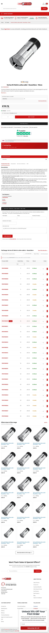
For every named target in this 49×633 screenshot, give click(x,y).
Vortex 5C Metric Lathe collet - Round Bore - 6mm (7, 493)
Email (18, 215)
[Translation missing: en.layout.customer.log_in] (43, 4)
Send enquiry (7, 236)
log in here (7, 29)
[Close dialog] (46, 611)
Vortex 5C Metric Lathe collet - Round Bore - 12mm (39, 518)
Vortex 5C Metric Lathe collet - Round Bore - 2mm (7, 444)
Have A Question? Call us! (11, 583)
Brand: (2, 446)
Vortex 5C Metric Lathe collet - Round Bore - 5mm (23, 468)
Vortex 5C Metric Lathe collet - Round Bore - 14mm (23, 543)
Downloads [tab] (13, 163)
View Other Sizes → (24, 123)
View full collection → (43, 250)
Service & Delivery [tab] (21, 163)
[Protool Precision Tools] (24, 4)
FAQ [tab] (27, 163)
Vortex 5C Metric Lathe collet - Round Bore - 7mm (23, 493)
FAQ (2, 619)
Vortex (5, 446)
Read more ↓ (4, 92)
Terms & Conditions (21, 606)
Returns (3, 612)
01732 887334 (7, 145)
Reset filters (36, 253)
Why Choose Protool (38, 589)
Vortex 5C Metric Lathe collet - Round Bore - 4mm (39, 444)
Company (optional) (6, 220)
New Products (36, 593)
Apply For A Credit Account (6, 617)
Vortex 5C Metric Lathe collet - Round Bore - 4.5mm (7, 468)
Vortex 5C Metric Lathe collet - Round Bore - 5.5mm (39, 468)
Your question (5, 226)
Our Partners (36, 591)
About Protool (36, 582)
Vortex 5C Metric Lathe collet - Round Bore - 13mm (7, 543)
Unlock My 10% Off (33, 628)
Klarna (2, 621)
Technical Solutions (5, 615)
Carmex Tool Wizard (38, 597)
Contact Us (36, 584)
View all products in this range (24, 552)
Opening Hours (4, 608)
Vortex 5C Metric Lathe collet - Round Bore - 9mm (7, 518)
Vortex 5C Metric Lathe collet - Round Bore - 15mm (39, 543)
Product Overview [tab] (5, 163)
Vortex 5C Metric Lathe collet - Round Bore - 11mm (23, 518)
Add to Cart (31, 116)
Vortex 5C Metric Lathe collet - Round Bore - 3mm (23, 444)
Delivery (3, 610)
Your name (4, 215)
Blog (34, 595)
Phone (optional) (36, 215)
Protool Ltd (6, 629)
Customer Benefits (37, 587)
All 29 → (46, 422)
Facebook (36, 606)
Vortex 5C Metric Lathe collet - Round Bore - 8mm (39, 493)
